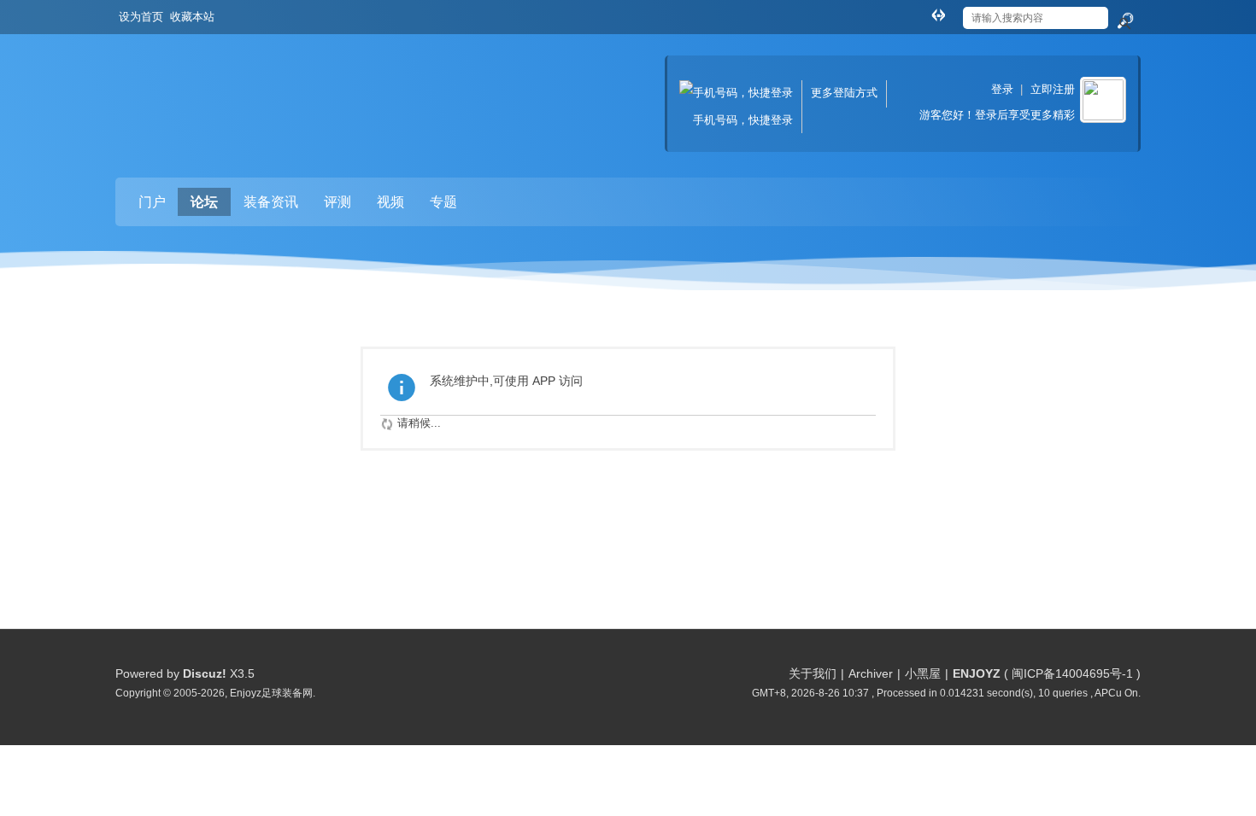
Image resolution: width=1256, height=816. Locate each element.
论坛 (204, 202)
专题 (443, 202)
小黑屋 (923, 673)
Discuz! (204, 673)
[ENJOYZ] (205, 90)
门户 (152, 202)
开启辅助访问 (922, 12)
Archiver (870, 673)
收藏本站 (192, 16)
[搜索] (1124, 21)
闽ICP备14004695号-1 (1072, 673)
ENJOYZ (977, 673)
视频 (390, 202)
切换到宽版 (938, 14)
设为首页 (141, 16)
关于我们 (812, 673)
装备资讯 (271, 202)
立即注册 (1052, 89)
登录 (1002, 89)
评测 (337, 202)
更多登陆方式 (844, 92)
